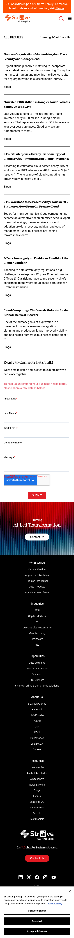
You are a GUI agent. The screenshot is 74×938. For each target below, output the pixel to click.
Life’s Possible (37, 715)
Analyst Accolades (37, 773)
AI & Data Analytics (37, 668)
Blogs (37, 790)
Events (37, 796)
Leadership (37, 709)
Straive (60, 8)
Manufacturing (37, 633)
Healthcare (37, 639)
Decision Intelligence (37, 580)
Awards (37, 720)
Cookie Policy (55, 903)
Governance (37, 738)
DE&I (37, 732)
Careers (37, 749)
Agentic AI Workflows (37, 592)
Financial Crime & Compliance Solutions (37, 685)
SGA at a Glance (37, 703)
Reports (37, 813)
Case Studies (37, 767)
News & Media (37, 784)
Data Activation (37, 569)
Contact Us (37, 537)
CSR (37, 726)
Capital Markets (37, 616)
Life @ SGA (37, 743)
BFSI (37, 610)
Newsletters (37, 807)
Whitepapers (37, 778)
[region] (37, 912)
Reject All (37, 921)
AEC (37, 644)
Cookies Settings (37, 910)
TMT (37, 621)
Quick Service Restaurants (37, 627)
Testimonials (37, 819)
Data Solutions (37, 662)
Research (37, 674)
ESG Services (37, 679)
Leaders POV (37, 801)
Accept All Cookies (37, 931)
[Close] (70, 891)
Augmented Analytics (37, 575)
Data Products (37, 586)
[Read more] (37, 71)
